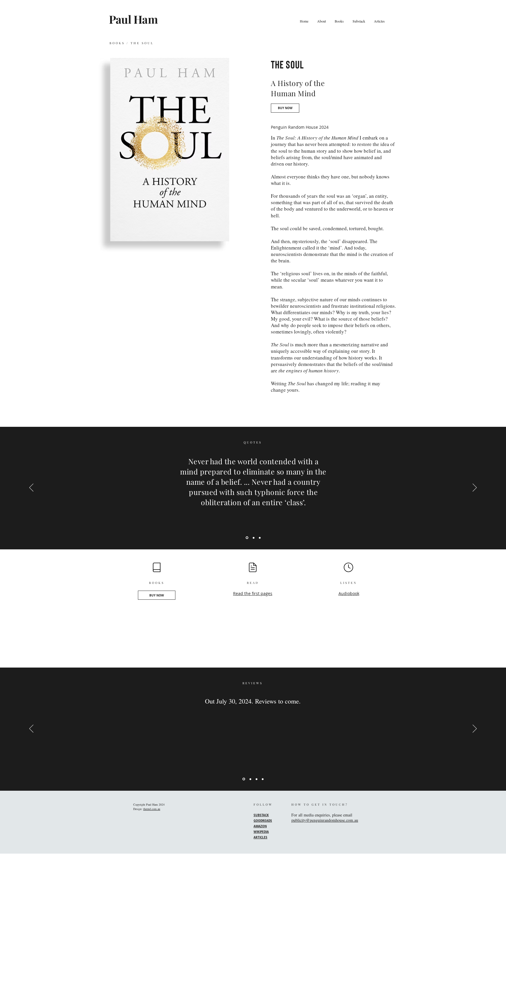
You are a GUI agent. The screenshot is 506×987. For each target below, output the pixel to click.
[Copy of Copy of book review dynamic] (256, 779)
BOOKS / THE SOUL (132, 43)
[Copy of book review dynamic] (250, 779)
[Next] (475, 488)
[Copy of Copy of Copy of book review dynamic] (263, 779)
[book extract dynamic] (246, 538)
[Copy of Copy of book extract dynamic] (260, 538)
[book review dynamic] (243, 779)
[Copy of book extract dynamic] (253, 538)
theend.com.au (151, 809)
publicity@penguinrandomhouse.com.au (324, 820)
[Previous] (31, 488)
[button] (339, 21)
